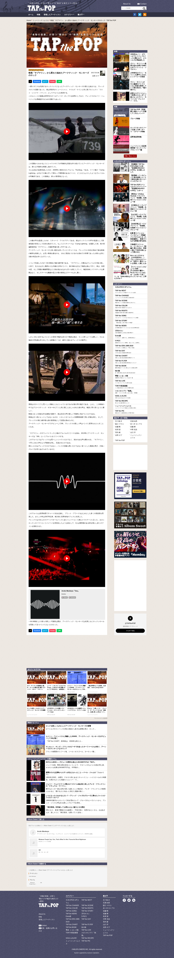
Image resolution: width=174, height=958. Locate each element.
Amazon (73, 597)
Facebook (37, 81)
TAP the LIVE (123, 381)
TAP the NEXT (125, 291)
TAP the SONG (126, 316)
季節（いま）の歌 (124, 376)
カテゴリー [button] (68, 15)
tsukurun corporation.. (93, 953)
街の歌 (125, 371)
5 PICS (127, 341)
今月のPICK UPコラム (123, 287)
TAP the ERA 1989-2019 (124, 346)
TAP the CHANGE (124, 296)
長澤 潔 (117, 429)
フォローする (130, 630)
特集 (38, 15)
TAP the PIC (124, 411)
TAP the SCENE (125, 301)
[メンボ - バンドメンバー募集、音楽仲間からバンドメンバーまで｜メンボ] (130, 544)
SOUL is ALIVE (122, 396)
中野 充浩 (133, 429)
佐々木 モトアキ (136, 424)
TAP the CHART (125, 356)
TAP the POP (120, 440)
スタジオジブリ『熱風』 (126, 391)
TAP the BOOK (126, 366)
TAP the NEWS (127, 326)
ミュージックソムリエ (41, 20)
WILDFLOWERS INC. (81, 949)
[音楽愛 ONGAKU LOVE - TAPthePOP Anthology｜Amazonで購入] (130, 485)
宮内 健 (117, 432)
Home (29, 20)
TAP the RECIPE (122, 401)
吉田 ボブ (95, 76)
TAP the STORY (124, 321)
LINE (59, 81)
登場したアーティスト (52, 15)
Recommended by (98, 718)
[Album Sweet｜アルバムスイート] (130, 515)
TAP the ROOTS (124, 311)
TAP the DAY (123, 351)
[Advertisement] (67, 651)
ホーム (30, 15)
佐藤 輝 (133, 427)
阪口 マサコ (119, 424)
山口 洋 (133, 432)
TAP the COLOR (123, 306)
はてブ (45, 81)
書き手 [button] (80, 15)
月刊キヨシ (124, 331)
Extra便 (125, 336)
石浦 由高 (133, 421)
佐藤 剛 (117, 427)
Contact (143, 4)
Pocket (52, 81)
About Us (126, 4)
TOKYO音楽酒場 (124, 386)
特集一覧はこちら (130, 156)
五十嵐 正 (118, 421)
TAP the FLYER (125, 361)
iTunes (65, 597)
